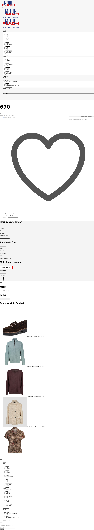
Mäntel (7, 43)
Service (7, 84)
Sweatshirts (8, 52)
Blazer (7, 34)
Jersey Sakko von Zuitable (8, 215)
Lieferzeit (2, 228)
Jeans (7, 39)
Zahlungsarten (3, 233)
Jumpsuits (8, 40)
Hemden (8, 61)
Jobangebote (9, 87)
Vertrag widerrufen (6, 267)
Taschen (7, 53)
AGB (1, 255)
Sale (4, 79)
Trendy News (6, 88)
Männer (5, 56)
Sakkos (7, 68)
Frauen (4, 31)
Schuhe (7, 48)
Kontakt (2, 250)
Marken (7, 83)
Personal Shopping (4, 248)
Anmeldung (3, 270)
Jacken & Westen (10, 64)
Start (1, 115)
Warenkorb (2, 275)
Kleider (7, 42)
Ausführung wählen (13, 217)
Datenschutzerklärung (5, 258)
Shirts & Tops (9, 49)
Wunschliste (3, 273)
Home (4, 30)
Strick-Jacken (9, 51)
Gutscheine (6, 76)
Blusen (7, 35)
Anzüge (7, 59)
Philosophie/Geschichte (11, 81)
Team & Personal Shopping (12, 85)
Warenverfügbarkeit (5, 226)
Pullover (8, 46)
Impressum (3, 253)
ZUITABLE (5, 290)
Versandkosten (3, 230)
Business (8, 36)
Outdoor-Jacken (9, 44)
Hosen (7, 38)
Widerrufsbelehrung (5, 238)
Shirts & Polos (9, 72)
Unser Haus (6, 80)
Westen (7, 55)
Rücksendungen (4, 235)
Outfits (4, 77)
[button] (47, 113)
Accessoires (8, 32)
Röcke (7, 47)
